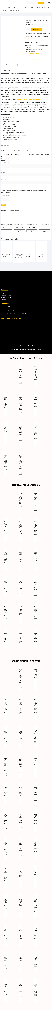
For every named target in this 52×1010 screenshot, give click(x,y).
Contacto (12, 10)
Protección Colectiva (42, 7)
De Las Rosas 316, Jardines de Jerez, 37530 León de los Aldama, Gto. (19, 313)
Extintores (33, 49)
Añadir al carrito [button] (6, 231)
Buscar (41, 3)
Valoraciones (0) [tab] (14, 65)
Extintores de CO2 (40, 49)
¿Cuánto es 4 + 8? (6, 195)
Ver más (28, 38)
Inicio (3, 7)
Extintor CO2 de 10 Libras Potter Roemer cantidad (29, 27)
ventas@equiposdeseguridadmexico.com (13, 310)
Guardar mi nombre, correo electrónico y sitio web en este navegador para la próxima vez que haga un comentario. (25, 191)
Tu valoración (5, 162)
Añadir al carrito (36, 29)
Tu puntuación (5, 158)
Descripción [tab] (4, 65)
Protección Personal (27, 7)
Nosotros (4, 10)
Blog (17, 10)
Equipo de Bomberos (12, 7)
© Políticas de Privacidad (26, 352)
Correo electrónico (6, 180)
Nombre (3, 172)
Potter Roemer (33, 51)
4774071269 (7, 306)
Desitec (36, 345)
